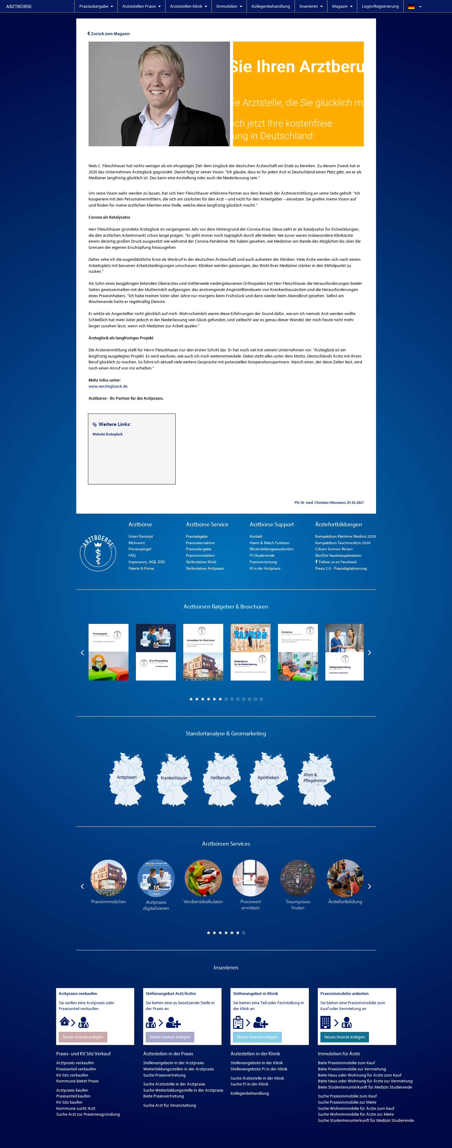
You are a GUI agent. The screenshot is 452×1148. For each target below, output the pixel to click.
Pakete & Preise (141, 568)
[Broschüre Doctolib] (156, 652)
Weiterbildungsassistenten (271, 549)
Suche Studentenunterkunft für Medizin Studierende (366, 1120)
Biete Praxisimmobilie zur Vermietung (352, 1069)
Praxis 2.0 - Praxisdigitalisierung (341, 568)
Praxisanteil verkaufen (76, 1069)
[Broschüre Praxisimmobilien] (203, 652)
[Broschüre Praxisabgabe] (109, 652)
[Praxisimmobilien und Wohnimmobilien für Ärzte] (109, 886)
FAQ (132, 555)
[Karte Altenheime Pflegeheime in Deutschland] (316, 779)
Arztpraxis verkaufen (75, 1062)
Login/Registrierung (380, 6)
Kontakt (256, 536)
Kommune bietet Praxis (77, 1081)
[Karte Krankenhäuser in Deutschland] (174, 779)
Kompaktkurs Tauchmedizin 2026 (343, 542)
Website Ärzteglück (108, 434)
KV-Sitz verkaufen (72, 1075)
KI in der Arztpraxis (265, 568)
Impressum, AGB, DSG (147, 562)
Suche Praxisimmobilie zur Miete (347, 1102)
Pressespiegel (140, 549)
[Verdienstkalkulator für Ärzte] (203, 886)
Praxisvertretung (263, 562)
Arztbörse (19, 6)
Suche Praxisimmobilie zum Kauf (347, 1096)
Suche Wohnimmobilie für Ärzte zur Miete (356, 1114)
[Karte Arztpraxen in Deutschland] (127, 779)
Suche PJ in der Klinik (249, 1084)
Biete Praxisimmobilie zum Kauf (346, 1062)
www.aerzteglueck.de (108, 386)
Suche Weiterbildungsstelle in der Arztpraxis (183, 1090)
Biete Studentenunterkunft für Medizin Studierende (365, 1087)
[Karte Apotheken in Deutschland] (269, 779)
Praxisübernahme (200, 542)
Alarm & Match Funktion (269, 542)
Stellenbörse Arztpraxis (205, 568)
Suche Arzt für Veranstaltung (169, 1105)
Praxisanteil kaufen (73, 1096)
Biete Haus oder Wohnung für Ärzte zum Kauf (359, 1075)
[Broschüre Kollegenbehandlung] (345, 652)
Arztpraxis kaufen (72, 1090)
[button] (427, 6)
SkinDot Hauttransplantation (338, 555)
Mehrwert (137, 542)
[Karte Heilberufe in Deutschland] (222, 779)
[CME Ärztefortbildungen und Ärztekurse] (345, 886)
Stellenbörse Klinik (201, 562)
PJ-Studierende (262, 555)
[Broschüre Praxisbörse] (298, 652)
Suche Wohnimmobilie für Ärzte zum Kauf (356, 1108)
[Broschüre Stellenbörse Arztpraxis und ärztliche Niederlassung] (251, 652)
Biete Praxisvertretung (163, 1096)
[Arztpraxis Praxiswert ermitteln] (251, 886)
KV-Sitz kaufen (69, 1102)
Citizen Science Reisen (334, 549)
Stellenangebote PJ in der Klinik (259, 1069)
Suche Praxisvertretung (164, 1075)
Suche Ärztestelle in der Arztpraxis (174, 1084)
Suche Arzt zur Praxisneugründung (88, 1114)
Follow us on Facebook (337, 562)
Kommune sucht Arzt (75, 1108)
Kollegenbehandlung (271, 6)
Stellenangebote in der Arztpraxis (173, 1062)
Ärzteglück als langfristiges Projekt (121, 338)
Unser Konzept (141, 536)
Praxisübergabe (199, 549)
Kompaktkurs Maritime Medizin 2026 (345, 536)
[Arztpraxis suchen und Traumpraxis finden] (298, 886)
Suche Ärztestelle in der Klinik (257, 1078)
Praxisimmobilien (200, 555)
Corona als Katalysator (109, 217)
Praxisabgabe (197, 536)
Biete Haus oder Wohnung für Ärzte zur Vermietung (365, 1081)
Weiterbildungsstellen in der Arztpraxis (178, 1069)
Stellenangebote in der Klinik (257, 1062)
